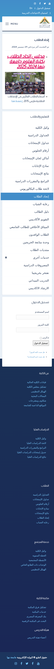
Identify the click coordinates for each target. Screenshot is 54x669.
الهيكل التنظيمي (38, 569)
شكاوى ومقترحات (37, 400)
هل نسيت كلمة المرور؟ (37, 352)
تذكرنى (45, 337)
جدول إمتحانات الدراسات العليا (31, 452)
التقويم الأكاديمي (39, 219)
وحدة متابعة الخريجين (36, 242)
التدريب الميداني (39, 280)
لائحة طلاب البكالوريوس (34, 189)
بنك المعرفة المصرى (36, 616)
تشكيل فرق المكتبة (37, 607)
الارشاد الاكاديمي (39, 288)
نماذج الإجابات (40, 166)
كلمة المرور (43, 324)
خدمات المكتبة (39, 611)
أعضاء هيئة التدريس (36, 637)
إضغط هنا (17, 101)
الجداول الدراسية (38, 135)
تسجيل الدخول (43, 8)
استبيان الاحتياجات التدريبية (35, 12)
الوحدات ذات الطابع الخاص (33, 564)
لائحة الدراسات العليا (36, 443)
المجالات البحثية (38, 396)
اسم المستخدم (42, 311)
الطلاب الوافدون (39, 234)
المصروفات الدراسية (36, 265)
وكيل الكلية (42, 127)
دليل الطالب (41, 211)
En (31, 8)
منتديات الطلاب (39, 250)
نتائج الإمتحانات (40, 173)
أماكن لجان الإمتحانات (35, 158)
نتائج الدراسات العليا (36, 456)
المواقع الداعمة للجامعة (35, 405)
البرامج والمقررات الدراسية (32, 181)
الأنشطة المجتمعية (37, 560)
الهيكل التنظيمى (38, 391)
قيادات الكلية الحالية (36, 382)
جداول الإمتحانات (38, 143)
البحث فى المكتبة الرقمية (34, 621)
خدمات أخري (41, 257)
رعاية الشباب (41, 204)
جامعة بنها (11, 657)
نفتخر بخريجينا (40, 273)
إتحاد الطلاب (41, 196)
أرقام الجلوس (40, 150)
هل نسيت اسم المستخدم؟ (36, 357)
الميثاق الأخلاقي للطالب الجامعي (29, 227)
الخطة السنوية (39, 555)
